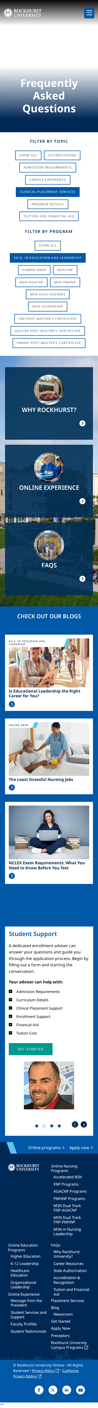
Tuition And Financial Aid (49, 216)
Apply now (79, 1147)
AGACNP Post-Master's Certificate (48, 331)
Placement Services (67, 1300)
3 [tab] (52, 1126)
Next (84, 1124)
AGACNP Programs (70, 1191)
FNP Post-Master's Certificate (48, 319)
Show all (48, 245)
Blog (55, 1307)
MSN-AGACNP (31, 282)
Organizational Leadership (23, 1284)
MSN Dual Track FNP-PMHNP (67, 1219)
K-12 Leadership (25, 1263)
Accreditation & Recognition (67, 1280)
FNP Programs (66, 1184)
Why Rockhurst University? (67, 1254)
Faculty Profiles (24, 1323)
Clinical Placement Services (48, 192)
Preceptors (60, 1335)
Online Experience (23, 1294)
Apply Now (60, 1328)
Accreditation (62, 155)
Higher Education (25, 1256)
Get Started (60, 1321)
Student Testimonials (28, 1331)
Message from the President (26, 1303)
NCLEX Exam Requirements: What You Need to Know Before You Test (47, 865)
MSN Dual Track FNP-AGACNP (67, 1208)
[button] (31, 1049)
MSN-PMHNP (65, 282)
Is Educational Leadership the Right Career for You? (44, 693)
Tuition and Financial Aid (71, 1291)
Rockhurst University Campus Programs (69, 1345)
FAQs (55, 1245)
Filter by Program (49, 231)
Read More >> (12, 704)
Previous (75, 1124)
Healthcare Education (20, 1273)
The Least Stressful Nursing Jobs (41, 779)
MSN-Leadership (47, 306)
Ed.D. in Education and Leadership (47, 258)
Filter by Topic (49, 141)
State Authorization (70, 1270)
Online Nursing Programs (64, 1168)
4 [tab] (60, 1126)
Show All (28, 155)
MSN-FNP (65, 270)
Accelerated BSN (68, 1176)
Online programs (44, 1147)
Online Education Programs (23, 1247)
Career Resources (68, 1263)
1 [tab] (37, 1126)
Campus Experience (47, 180)
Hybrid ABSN (34, 270)
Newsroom (63, 1314)
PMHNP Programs (69, 1198)
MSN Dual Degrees (47, 294)
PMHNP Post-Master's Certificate (49, 343)
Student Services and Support (28, 1314)
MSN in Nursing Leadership (67, 1231)
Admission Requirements (48, 167)
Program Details (48, 204)
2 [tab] (45, 1126)
